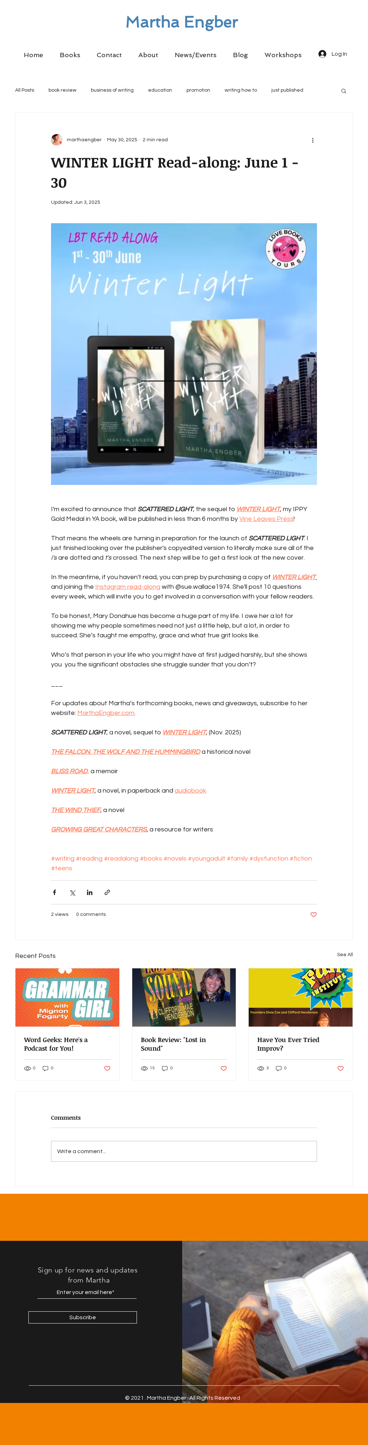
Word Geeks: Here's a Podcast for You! (56, 1043)
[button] (69, 55)
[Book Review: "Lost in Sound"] (184, 997)
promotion (198, 90)
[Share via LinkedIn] (89, 892)
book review (63, 90)
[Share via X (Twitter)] (72, 892)
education (160, 90)
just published (287, 90)
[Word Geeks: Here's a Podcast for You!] (67, 997)
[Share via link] (107, 892)
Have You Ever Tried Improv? (288, 1043)
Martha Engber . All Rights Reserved (193, 1398)
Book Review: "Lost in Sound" (173, 1043)
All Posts (24, 90)
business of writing (112, 90)
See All (345, 954)
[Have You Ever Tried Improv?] (301, 997)
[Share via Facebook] (54, 892)
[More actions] (312, 140)
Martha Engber (181, 22)
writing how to (241, 90)
